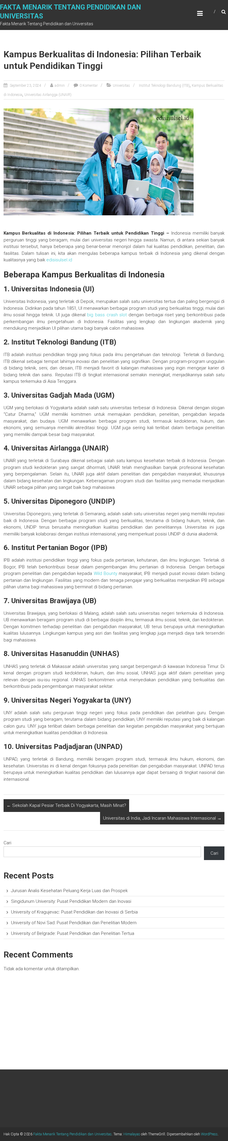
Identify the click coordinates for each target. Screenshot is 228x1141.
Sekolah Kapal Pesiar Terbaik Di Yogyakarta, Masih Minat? (66, 805)
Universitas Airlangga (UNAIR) (48, 95)
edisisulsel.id (59, 260)
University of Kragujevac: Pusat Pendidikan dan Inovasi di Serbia (74, 912)
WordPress (209, 1134)
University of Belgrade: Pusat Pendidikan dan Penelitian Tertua (72, 933)
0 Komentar (89, 85)
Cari (7, 843)
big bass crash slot (107, 314)
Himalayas (132, 1134)
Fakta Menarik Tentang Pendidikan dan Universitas (72, 1134)
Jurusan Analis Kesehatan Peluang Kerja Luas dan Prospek (69, 890)
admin (60, 85)
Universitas (121, 85)
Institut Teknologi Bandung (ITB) (164, 85)
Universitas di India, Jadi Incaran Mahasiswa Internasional (162, 818)
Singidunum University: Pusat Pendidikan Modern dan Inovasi (71, 901)
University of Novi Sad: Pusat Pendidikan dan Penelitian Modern (74, 922)
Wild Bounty (105, 573)
